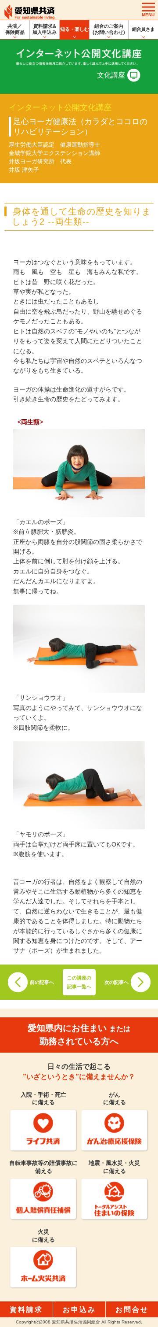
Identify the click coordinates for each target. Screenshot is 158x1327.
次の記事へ (116, 982)
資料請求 (26, 1309)
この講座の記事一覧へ (79, 982)
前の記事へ (42, 982)
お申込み (79, 1309)
